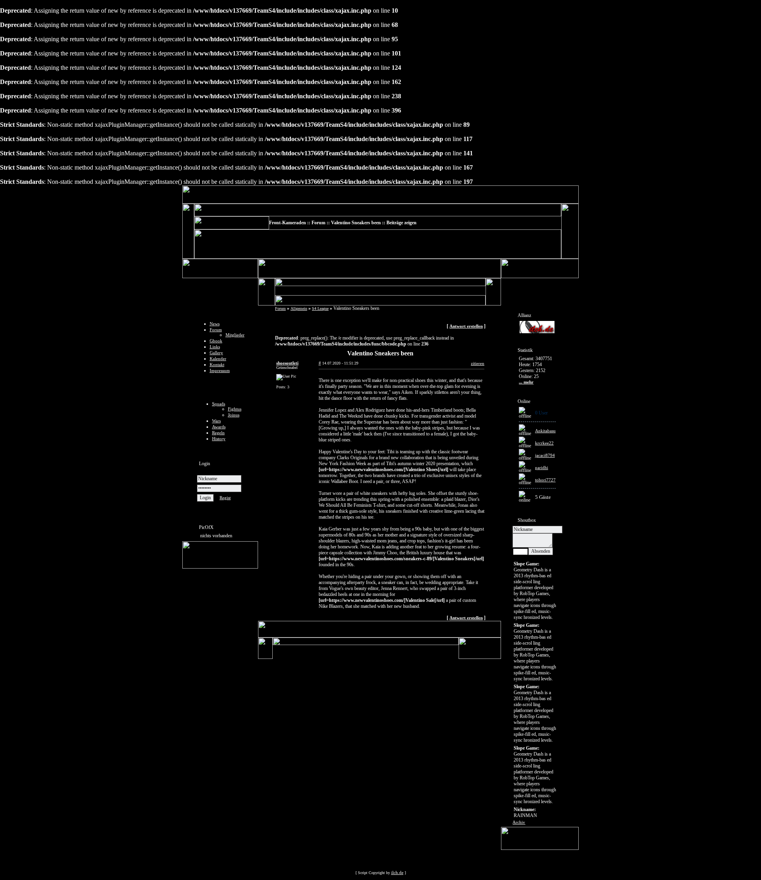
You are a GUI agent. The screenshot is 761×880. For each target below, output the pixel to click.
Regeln (218, 432)
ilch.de (397, 872)
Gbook (216, 340)
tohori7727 (545, 479)
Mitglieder (235, 334)
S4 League (320, 308)
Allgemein (299, 308)
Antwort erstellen (466, 326)
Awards (219, 426)
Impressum (220, 370)
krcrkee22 (544, 443)
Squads (218, 403)
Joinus (233, 414)
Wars (216, 420)
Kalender (218, 358)
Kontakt (217, 364)
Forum (216, 329)
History (219, 438)
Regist (225, 497)
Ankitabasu (545, 430)
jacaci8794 (545, 455)
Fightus (234, 409)
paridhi (541, 467)
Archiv (518, 822)
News (215, 323)
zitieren (477, 363)
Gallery (216, 352)
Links (215, 346)
